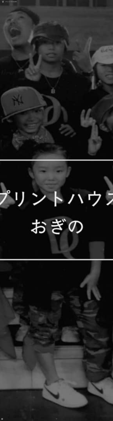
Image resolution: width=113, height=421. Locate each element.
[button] (56, 418)
